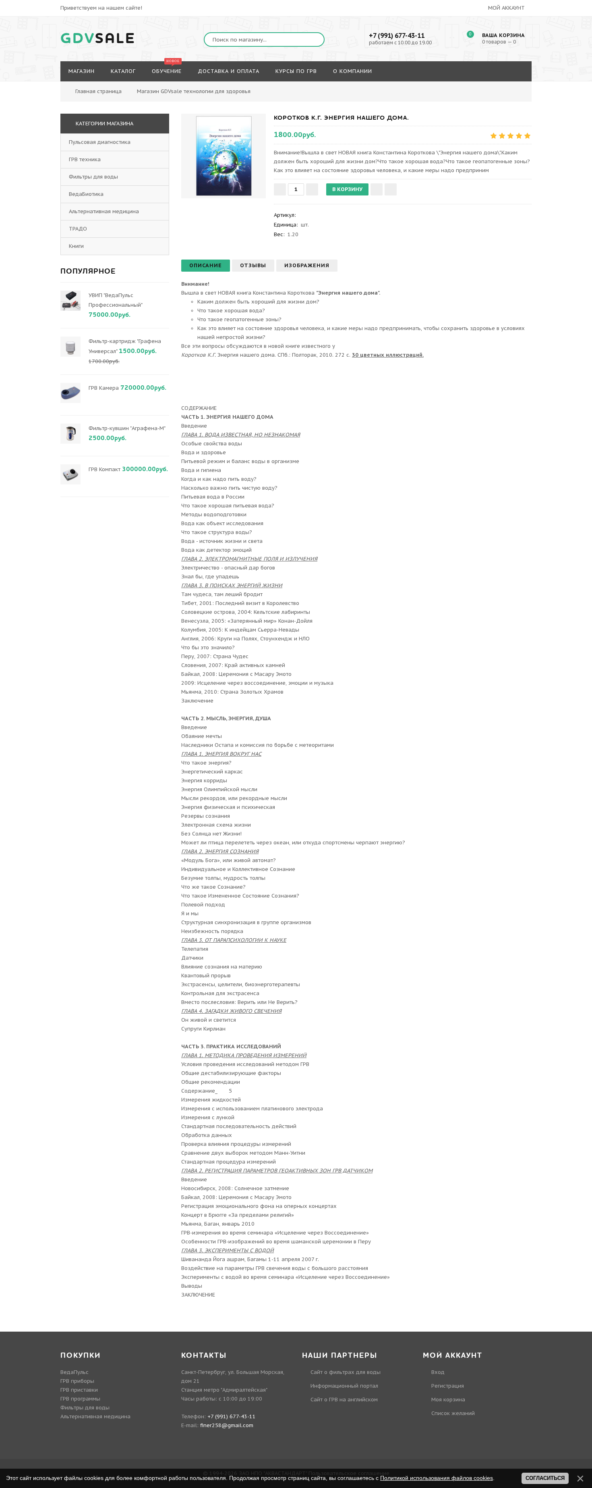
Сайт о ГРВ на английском (344, 1399)
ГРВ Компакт (104, 469)
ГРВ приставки (79, 1389)
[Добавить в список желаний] (377, 189)
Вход (438, 1372)
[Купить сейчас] (391, 189)
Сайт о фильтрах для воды (345, 1372)
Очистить (538, 86)
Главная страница (98, 91)
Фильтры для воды (93, 176)
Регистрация (447, 1385)
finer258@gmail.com (226, 1425)
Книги (76, 246)
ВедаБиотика (86, 194)
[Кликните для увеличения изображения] (223, 156)
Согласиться (545, 1478)
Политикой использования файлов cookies (436, 1478)
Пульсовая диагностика (99, 142)
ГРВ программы (80, 1398)
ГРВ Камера (104, 387)
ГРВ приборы (77, 1381)
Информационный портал (344, 1385)
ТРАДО (78, 228)
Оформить (495, 86)
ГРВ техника (85, 159)
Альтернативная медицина (104, 211)
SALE (98, 38)
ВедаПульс (74, 1372)
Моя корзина (448, 1399)
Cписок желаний (453, 1413)
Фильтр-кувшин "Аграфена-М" (127, 428)
